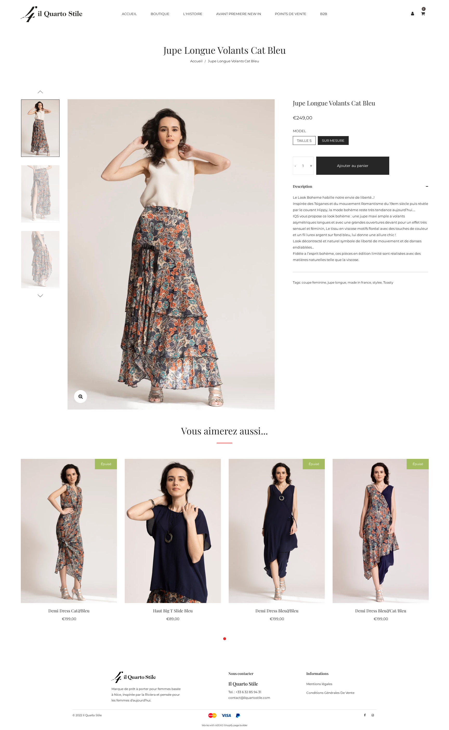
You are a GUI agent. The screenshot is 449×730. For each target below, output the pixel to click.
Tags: (297, 282)
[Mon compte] (412, 14)
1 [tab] (224, 638)
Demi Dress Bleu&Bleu (276, 610)
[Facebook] (365, 715)
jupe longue (337, 282)
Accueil (196, 61)
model (299, 131)
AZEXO (219, 725)
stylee (377, 282)
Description (302, 186)
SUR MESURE (333, 140)
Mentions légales (319, 684)
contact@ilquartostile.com (249, 698)
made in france (359, 282)
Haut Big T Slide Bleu (173, 610)
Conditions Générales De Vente (330, 693)
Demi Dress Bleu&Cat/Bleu (380, 610)
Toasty (388, 282)
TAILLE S (304, 140)
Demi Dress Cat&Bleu (68, 610)
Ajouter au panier (352, 165)
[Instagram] (373, 715)
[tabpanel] (69, 543)
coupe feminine (314, 282)
